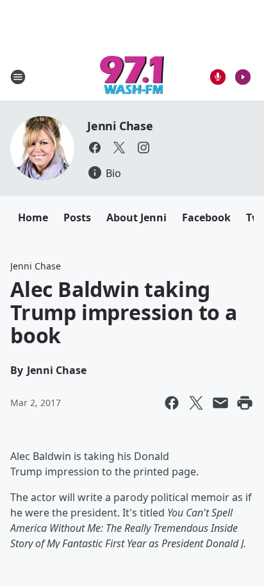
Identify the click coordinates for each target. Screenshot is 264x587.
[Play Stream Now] (243, 77)
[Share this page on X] (196, 403)
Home (33, 217)
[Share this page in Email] (220, 403)
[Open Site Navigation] (18, 77)
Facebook (206, 217)
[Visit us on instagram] (143, 147)
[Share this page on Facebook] (172, 403)
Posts (77, 217)
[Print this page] (245, 403)
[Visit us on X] (119, 147)
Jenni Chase (120, 125)
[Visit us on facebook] (95, 147)
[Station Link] (132, 77)
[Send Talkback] (218, 77)
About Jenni (136, 217)
